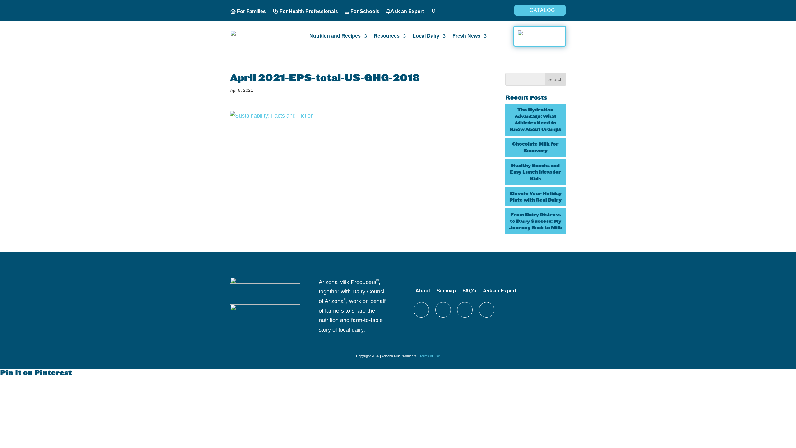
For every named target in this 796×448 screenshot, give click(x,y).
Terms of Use (429, 356)
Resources (387, 36)
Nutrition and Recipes (335, 36)
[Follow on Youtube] (486, 310)
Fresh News (466, 36)
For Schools (364, 11)
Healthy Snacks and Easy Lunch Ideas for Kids (535, 172)
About (422, 290)
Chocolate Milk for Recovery (535, 147)
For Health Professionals (308, 11)
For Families (251, 11)
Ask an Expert (407, 11)
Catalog (542, 10)
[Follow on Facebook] (443, 310)
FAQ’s (469, 290)
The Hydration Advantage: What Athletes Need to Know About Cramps (535, 119)
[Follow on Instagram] (421, 310)
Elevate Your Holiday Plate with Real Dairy (535, 197)
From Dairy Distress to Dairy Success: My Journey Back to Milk (535, 221)
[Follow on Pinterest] (465, 310)
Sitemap (446, 290)
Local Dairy (426, 36)
